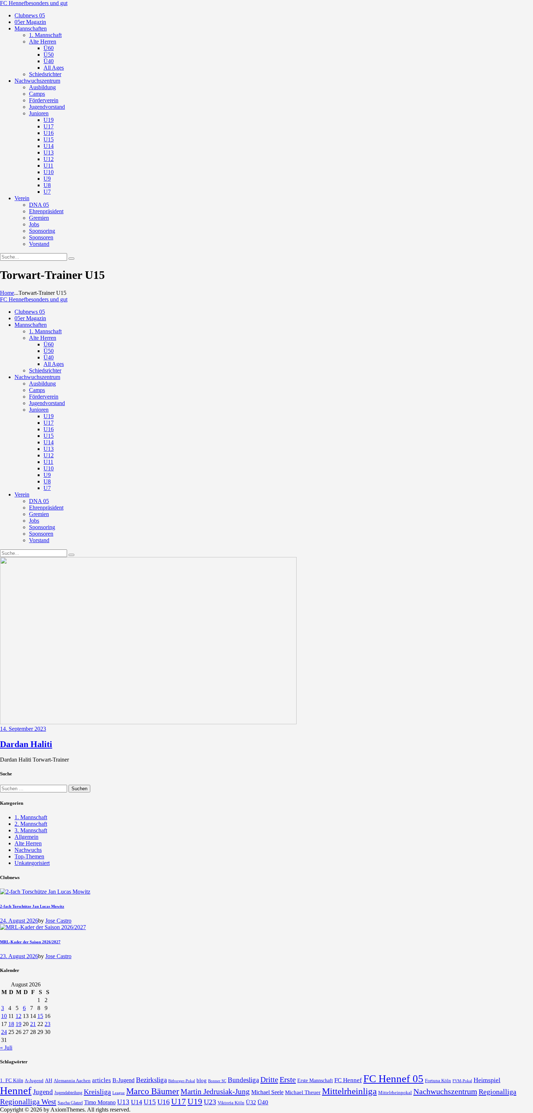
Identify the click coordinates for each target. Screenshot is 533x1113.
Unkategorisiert (32, 863)
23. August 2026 (19, 956)
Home (7, 293)
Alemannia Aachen (72, 1080)
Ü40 (262, 1102)
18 (11, 1024)
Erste (288, 1079)
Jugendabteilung (68, 1093)
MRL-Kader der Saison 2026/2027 (30, 942)
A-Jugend (34, 1080)
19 (18, 1024)
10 (4, 1016)
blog (202, 1080)
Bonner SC (217, 1081)
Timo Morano (100, 1102)
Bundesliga (243, 1080)
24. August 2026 (19, 921)
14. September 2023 (23, 729)
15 (40, 1016)
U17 (178, 1101)
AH (48, 1080)
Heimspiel (487, 1080)
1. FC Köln (11, 1080)
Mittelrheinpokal (395, 1092)
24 (4, 1032)
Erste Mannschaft (315, 1080)
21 (33, 1024)
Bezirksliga (151, 1080)
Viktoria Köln (231, 1102)
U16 (163, 1102)
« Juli (6, 1047)
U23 (210, 1102)
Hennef (16, 1090)
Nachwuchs (28, 850)
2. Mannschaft (31, 824)
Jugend (43, 1092)
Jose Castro (58, 921)
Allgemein (26, 837)
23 (47, 1024)
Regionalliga (497, 1092)
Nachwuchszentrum (445, 1091)
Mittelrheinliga (349, 1091)
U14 (136, 1102)
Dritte (269, 1079)
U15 (150, 1102)
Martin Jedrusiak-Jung (215, 1091)
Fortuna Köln (438, 1080)
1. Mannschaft (31, 817)
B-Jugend (123, 1080)
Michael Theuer (303, 1092)
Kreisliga (97, 1092)
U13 (123, 1102)
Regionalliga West (28, 1101)
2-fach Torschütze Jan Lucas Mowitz (32, 906)
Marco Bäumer (152, 1091)
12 (18, 1016)
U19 (194, 1101)
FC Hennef (348, 1080)
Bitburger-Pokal (181, 1081)
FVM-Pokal (462, 1081)
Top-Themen (29, 856)
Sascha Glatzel (70, 1102)
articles (101, 1080)
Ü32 (251, 1102)
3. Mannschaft (31, 830)
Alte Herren (28, 843)
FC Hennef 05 (393, 1078)
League (118, 1093)
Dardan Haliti (26, 744)
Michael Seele (267, 1092)
